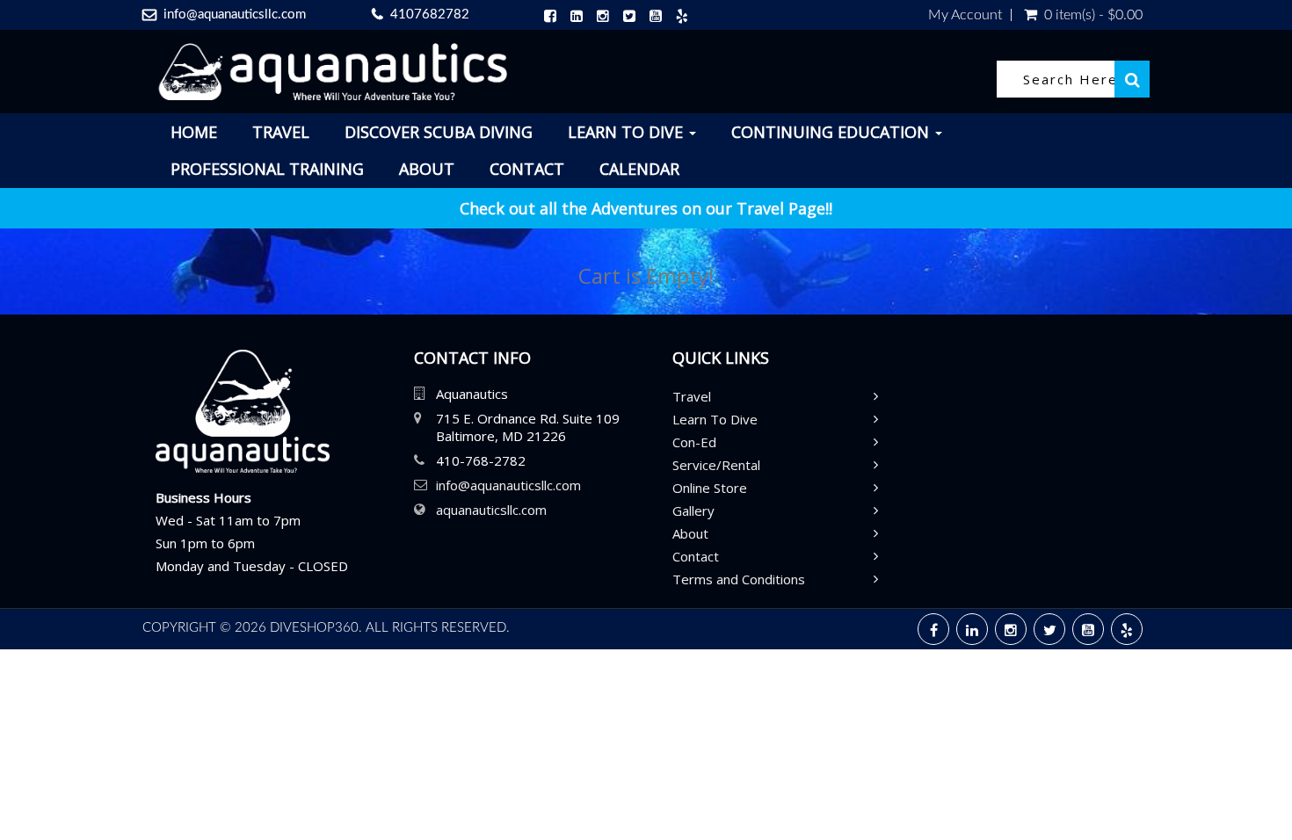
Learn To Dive (627, 131)
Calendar (639, 168)
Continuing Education (832, 131)
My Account (965, 15)
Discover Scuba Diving (439, 131)
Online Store (709, 487)
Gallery (693, 510)
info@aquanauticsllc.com (234, 14)
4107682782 (429, 14)
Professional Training (267, 168)
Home (194, 131)
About (426, 168)
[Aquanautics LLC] (331, 71)
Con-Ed (694, 442)
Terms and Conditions (738, 579)
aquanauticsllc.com (491, 509)
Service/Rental (716, 465)
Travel (280, 131)
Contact (527, 168)
